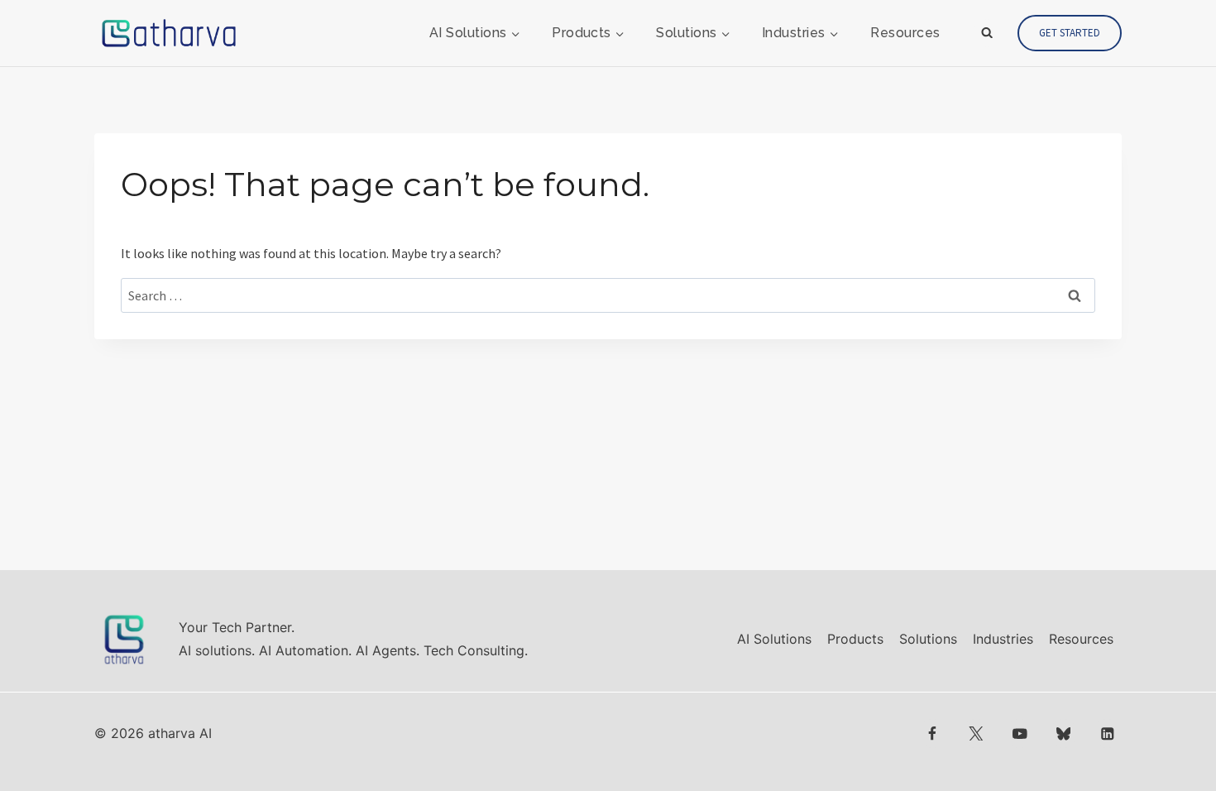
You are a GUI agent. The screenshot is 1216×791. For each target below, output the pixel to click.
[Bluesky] (1063, 733)
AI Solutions (774, 638)
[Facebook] (932, 733)
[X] (975, 733)
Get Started (1069, 33)
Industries (1003, 638)
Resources (905, 33)
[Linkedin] (1107, 733)
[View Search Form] (987, 33)
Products (855, 638)
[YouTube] (1019, 733)
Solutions (928, 638)
